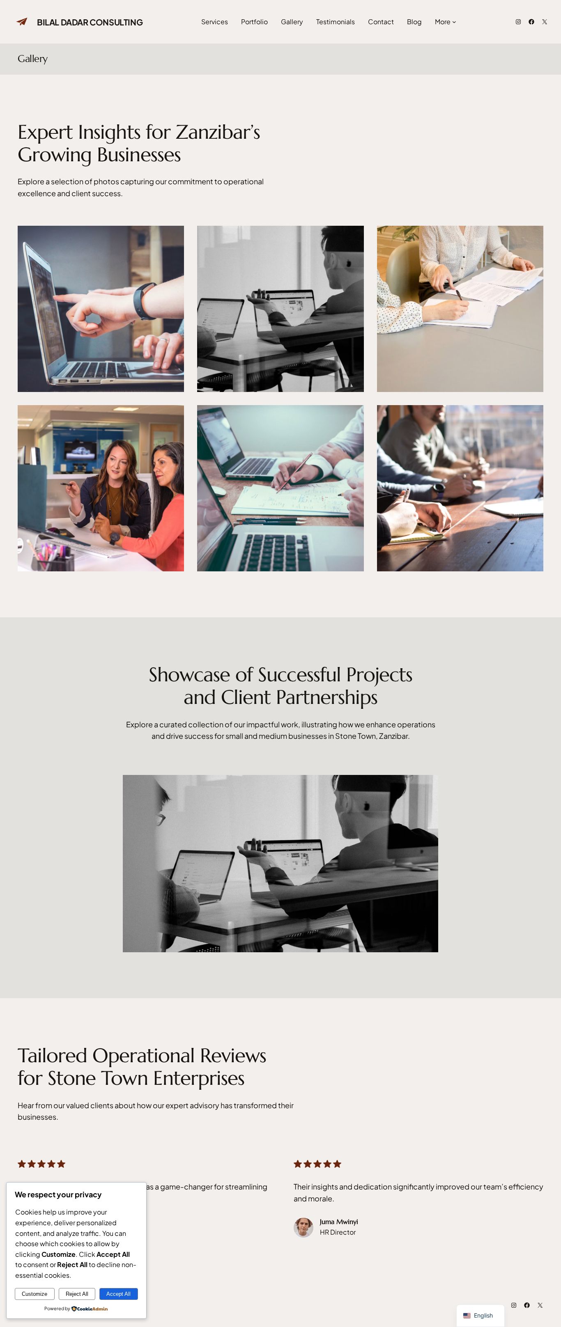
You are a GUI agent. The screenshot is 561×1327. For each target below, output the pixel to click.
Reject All (77, 1294)
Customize (34, 1294)
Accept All (118, 1294)
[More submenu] (454, 22)
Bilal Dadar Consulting (90, 22)
